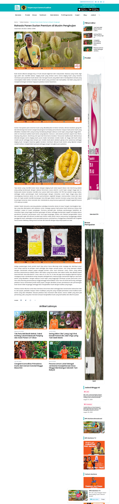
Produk (27, 15)
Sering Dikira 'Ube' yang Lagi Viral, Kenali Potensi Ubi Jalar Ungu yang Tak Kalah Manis (63, 335)
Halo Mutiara (54, 15)
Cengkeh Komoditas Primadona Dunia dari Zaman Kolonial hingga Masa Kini (28, 366)
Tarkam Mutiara (24, 22)
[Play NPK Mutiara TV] (78, 495)
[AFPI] (17, 8)
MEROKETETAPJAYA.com (87, 2)
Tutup (103, 499)
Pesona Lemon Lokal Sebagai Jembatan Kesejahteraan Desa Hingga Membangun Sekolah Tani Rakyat (63, 367)
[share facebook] (21, 300)
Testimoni (42, 15)
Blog (85, 15)
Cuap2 (77, 15)
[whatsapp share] (30, 300)
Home (16, 22)
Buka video (95, 499)
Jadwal (93, 15)
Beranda (18, 15)
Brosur (34, 15)
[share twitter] (26, 300)
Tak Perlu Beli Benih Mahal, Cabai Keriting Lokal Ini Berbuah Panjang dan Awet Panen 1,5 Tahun (28, 335)
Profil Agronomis (66, 15)
